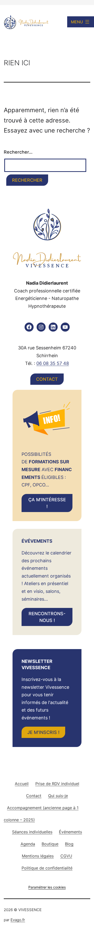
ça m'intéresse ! (47, 503)
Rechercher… (18, 152)
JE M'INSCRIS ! (43, 732)
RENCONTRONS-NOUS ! (47, 617)
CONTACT (47, 379)
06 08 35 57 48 (52, 363)
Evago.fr (18, 919)
